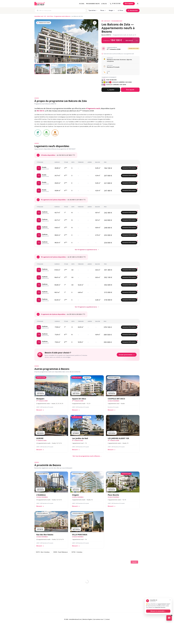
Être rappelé (130, 89)
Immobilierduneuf (39, 3)
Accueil (81, 3)
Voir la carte (87, 580)
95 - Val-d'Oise (48, 16)
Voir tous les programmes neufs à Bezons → (87, 456)
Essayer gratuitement (125, 354)
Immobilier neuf (38, 16)
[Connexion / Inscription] (138, 4)
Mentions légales (87, 619)
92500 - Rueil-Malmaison (60, 552)
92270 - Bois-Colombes (43, 552)
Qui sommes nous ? (98, 619)
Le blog (104, 3)
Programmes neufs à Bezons (62, 16)
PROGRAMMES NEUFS (93, 3)
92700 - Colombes (77, 552)
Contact (107, 619)
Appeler (111, 89)
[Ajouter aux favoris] (95, 23)
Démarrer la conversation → (158, 611)
